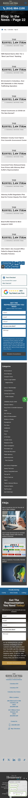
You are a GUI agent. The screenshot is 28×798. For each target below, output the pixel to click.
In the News (10, 29)
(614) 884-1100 (15, 8)
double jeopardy (9, 396)
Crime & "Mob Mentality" (10, 387)
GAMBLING (7, 428)
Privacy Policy (19, 347)
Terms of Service (7, 349)
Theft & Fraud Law (8, 477)
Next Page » (15, 266)
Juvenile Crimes (8, 439)
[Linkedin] (13, 760)
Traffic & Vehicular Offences (11, 483)
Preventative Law (8, 448)
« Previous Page (6, 263)
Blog (5, 29)
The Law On (7, 474)
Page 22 (16, 29)
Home (2, 29)
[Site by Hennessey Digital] (14, 777)
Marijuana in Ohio (8, 442)
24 (9, 266)
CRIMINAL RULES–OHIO (10, 401)
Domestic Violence (8, 404)
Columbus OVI (14, 687)
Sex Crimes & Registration (10, 465)
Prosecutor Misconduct (9, 451)
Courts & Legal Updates (10, 379)
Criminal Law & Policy (9, 393)
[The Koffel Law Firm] (10, 3)
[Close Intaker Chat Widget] (26, 778)
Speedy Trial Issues (9, 468)
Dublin (5, 410)
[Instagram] (19, 760)
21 (23, 263)
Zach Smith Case (8, 492)
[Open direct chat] (24, 778)
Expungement (7, 422)
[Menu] (25, 3)
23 (6, 266)
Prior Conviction (9, 460)
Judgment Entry (9, 382)
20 (19, 263)
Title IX (5, 480)
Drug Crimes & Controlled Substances (13, 407)
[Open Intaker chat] (10, 797)
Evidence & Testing (8, 419)
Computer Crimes (8, 376)
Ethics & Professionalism (10, 416)
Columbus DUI (14, 683)
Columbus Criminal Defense (14, 679)
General (6, 431)
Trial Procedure (7, 489)
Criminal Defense (8, 390)
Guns (5, 434)
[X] (8, 760)
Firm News (6, 425)
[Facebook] (3, 760)
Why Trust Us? (6, 283)
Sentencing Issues (8, 457)
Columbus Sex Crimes (14, 692)
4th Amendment (8, 370)
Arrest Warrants (8, 373)
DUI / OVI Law (7, 413)
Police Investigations (9, 445)
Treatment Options (8, 486)
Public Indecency (8, 454)
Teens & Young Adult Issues (11, 471)
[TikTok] (24, 760)
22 (2, 266)
